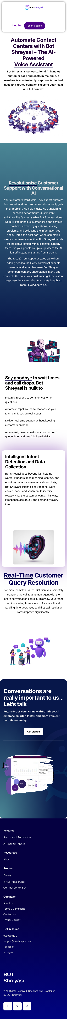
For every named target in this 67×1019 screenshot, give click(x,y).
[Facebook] (7, 1006)
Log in (16, 25)
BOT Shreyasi (14, 994)
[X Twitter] (17, 1006)
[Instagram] (27, 1006)
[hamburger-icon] (63, 18)
